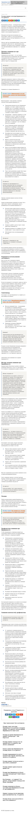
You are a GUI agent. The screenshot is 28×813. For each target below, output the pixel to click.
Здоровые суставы (7, 2)
